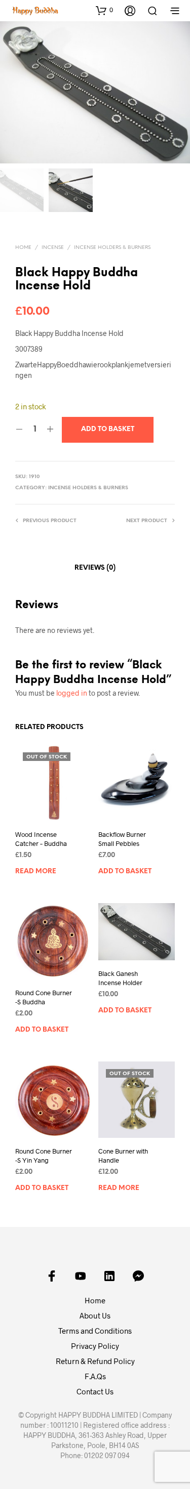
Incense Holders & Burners (112, 247)
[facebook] (52, 1276)
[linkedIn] (109, 1276)
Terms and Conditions (95, 1330)
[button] (104, 10)
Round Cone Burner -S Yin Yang (43, 1155)
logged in (71, 693)
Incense (53, 247)
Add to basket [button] (124, 871)
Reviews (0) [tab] (95, 568)
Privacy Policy (95, 1345)
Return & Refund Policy (95, 1361)
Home (23, 247)
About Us (95, 1315)
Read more (35, 871)
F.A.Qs (95, 1376)
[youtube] (80, 1276)
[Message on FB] (138, 1276)
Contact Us (95, 1391)
